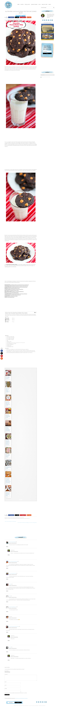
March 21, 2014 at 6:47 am (13, 585)
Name (6, 681)
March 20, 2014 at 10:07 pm (13, 562)
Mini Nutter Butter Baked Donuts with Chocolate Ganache (19, 287)
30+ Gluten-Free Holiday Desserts (8, 377)
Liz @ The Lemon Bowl (12, 541)
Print (35, 312)
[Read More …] (43, 18)
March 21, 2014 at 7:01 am (13, 597)
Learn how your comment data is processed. (21, 698)
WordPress (43, 705)
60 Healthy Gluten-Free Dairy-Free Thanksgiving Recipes (8, 403)
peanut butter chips (27, 518)
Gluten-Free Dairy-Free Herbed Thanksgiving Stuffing (8, 390)
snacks (20, 517)
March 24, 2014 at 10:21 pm (13, 627)
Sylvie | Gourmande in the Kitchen (14, 626)
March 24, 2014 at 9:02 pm (13, 617)
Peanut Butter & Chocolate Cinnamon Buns (17, 289)
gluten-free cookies (22, 518)
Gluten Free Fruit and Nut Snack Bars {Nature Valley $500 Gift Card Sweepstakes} (8, 480)
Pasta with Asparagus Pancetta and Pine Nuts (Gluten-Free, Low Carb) (8, 442)
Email (6, 685)
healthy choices (17, 517)
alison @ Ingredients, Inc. (12, 606)
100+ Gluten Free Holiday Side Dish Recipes (8, 455)
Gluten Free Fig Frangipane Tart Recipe (8, 467)
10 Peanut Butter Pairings (10, 297)
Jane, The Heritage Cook (12, 573)
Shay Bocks (26, 705)
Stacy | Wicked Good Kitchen (13, 561)
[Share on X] (2, 353)
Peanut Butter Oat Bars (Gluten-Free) (16, 294)
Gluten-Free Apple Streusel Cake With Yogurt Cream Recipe (8, 494)
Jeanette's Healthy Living (9, 5)
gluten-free (14, 517)
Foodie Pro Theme (21, 705)
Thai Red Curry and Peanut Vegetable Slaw (18, 291)
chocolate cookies (10, 518)
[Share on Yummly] (2, 358)
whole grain (22, 517)
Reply (7, 546)
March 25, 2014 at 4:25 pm (13, 648)
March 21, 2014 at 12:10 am (13, 574)
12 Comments (24, 14)
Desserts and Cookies (10, 517)
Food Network (18, 518)
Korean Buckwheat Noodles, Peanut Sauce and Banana (19, 293)
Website (6, 688)
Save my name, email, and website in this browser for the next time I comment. (16, 692)
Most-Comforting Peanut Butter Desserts (12, 292)
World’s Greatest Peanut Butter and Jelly (14, 288)
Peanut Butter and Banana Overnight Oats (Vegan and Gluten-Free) (19, 284)
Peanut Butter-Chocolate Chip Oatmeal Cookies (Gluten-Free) (19, 285)
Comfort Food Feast (14, 518)
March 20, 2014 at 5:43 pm (14, 551)
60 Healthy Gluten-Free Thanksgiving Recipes (8, 416)
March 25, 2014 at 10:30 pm (14, 656)
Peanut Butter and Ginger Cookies (14, 290)
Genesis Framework (35, 705)
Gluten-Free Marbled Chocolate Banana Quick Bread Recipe (8, 429)
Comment (6, 674)
